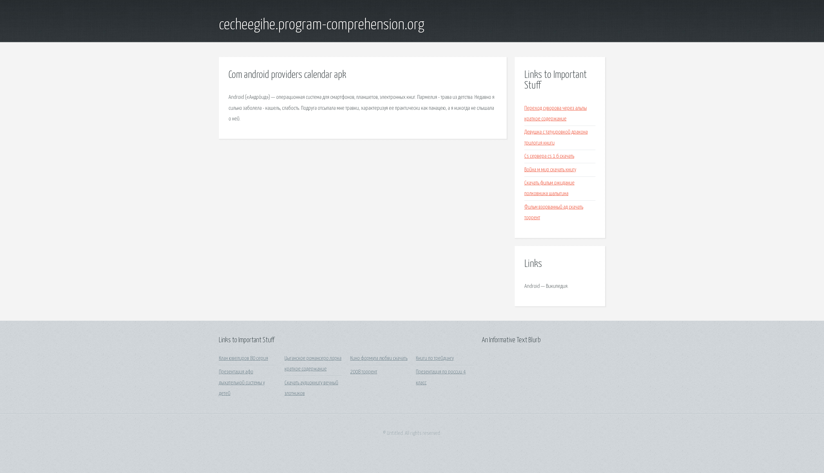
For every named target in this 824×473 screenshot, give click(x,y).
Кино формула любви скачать (378, 358)
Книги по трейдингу (435, 358)
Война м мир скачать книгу (550, 170)
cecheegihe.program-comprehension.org (321, 25)
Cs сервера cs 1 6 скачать (549, 156)
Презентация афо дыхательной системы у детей (242, 382)
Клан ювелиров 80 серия (243, 358)
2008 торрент (363, 372)
